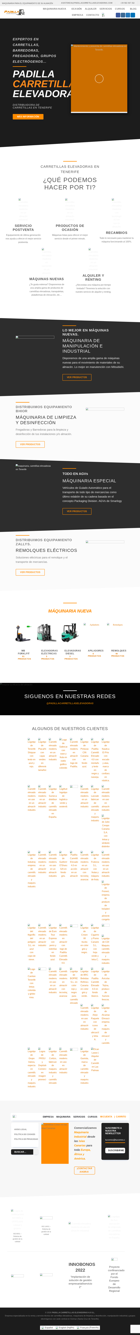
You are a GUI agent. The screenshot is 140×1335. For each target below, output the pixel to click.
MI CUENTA (106, 1117)
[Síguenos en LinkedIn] (133, 15)
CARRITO (121, 1117)
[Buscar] (111, 15)
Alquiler (91, 9)
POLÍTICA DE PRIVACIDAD (26, 1139)
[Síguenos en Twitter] (128, 15)
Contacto (92, 15)
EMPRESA (48, 1117)
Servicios (106, 9)
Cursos (120, 9)
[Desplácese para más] (70, 138)
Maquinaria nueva (54, 9)
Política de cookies (24, 1134)
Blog (133, 9)
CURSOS (92, 1117)
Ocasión (76, 9)
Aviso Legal (20, 1129)
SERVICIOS (79, 1117)
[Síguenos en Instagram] (123, 15)
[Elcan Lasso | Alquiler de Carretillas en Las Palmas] (95, 1059)
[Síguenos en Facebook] (118, 15)
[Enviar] (36, 1152)
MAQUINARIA (63, 1117)
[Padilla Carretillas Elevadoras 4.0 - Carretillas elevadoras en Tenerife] (14, 12)
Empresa (77, 15)
